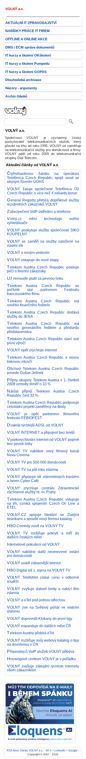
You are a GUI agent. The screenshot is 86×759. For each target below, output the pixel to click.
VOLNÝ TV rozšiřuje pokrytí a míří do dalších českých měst (43, 535)
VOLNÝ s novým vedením (28, 252)
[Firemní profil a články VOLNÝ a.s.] (15, 115)
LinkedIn (60, 750)
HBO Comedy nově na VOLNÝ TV (35, 526)
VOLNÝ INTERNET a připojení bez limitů (41, 432)
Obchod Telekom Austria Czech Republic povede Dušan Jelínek (43, 370)
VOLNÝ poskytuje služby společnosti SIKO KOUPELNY (43, 232)
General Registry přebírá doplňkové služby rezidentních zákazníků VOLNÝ (43, 202)
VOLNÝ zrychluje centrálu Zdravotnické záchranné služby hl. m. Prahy (43, 490)
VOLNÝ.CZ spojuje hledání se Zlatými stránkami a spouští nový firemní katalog (43, 516)
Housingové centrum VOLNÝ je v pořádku (41, 659)
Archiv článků (16, 96)
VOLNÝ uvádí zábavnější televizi (34, 563)
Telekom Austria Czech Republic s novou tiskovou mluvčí (43, 359)
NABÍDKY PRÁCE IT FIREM (27, 31)
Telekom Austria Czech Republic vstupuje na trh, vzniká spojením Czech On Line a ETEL (43, 503)
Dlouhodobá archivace (23, 80)
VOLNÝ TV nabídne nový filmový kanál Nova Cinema (43, 453)
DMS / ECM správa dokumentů (29, 47)
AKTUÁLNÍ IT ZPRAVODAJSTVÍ (30, 23)
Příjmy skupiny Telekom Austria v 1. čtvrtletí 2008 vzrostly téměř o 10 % (43, 382)
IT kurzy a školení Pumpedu (27, 63)
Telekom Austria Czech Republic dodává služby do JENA (43, 314)
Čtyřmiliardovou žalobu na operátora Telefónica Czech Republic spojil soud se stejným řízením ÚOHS (43, 177)
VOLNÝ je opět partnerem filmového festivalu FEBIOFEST (43, 416)
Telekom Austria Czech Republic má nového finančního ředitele (43, 303)
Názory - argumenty (21, 88)
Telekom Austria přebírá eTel (30, 633)
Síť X (48, 750)
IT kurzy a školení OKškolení (28, 55)
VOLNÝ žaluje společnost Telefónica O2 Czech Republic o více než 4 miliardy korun (43, 191)
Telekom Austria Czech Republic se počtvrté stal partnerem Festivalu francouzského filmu (43, 290)
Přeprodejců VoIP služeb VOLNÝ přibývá (40, 651)
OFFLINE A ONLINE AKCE (26, 39)
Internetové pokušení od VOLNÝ (33, 544)
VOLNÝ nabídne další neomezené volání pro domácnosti (43, 554)
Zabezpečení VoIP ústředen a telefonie (39, 211)
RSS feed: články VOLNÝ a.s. (25, 750)
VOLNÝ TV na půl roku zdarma (32, 469)
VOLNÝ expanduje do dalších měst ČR (39, 626)
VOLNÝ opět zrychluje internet (32, 350)
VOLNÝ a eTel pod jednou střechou (36, 600)
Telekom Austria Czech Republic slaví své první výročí (43, 341)
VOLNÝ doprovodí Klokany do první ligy (39, 618)
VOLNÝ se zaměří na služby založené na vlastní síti (43, 243)
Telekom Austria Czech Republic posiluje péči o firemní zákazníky (43, 269)
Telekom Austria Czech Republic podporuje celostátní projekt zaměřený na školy (43, 404)
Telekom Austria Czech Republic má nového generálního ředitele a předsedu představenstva (43, 327)
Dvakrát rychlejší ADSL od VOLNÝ (35, 425)
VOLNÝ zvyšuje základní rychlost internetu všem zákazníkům (43, 668)
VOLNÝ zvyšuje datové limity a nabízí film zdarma (43, 591)
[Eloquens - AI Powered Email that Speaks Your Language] (40, 742)
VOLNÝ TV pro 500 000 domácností (36, 462)
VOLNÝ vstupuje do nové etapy (33, 260)
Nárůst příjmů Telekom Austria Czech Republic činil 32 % (43, 393)
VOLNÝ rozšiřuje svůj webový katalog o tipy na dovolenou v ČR (43, 642)
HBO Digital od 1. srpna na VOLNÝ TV (38, 570)
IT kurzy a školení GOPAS (26, 72)
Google (73, 750)
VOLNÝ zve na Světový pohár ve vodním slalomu (43, 609)
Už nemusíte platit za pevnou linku (35, 278)
